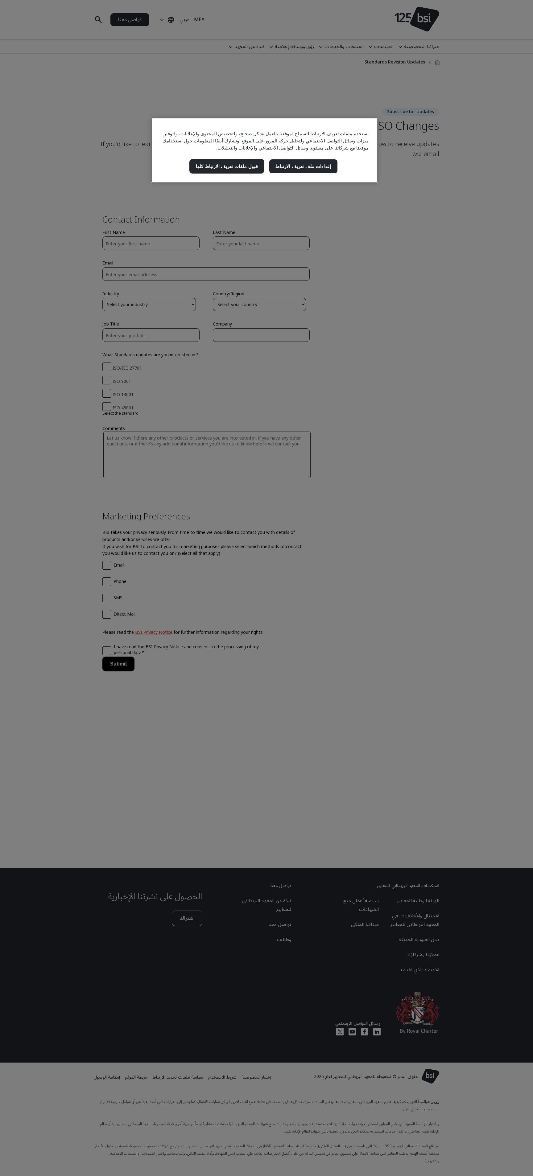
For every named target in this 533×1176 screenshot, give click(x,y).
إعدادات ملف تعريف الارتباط (303, 166)
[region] (264, 150)
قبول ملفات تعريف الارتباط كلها (227, 166)
